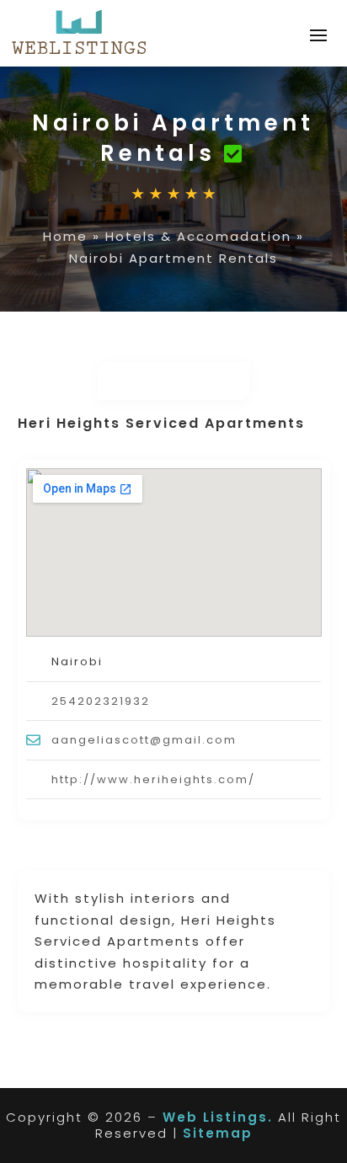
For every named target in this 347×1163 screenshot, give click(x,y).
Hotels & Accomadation (198, 236)
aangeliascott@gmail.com (144, 740)
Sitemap (218, 1133)
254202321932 (100, 701)
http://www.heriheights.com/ (153, 779)
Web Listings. (218, 1117)
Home (65, 236)
